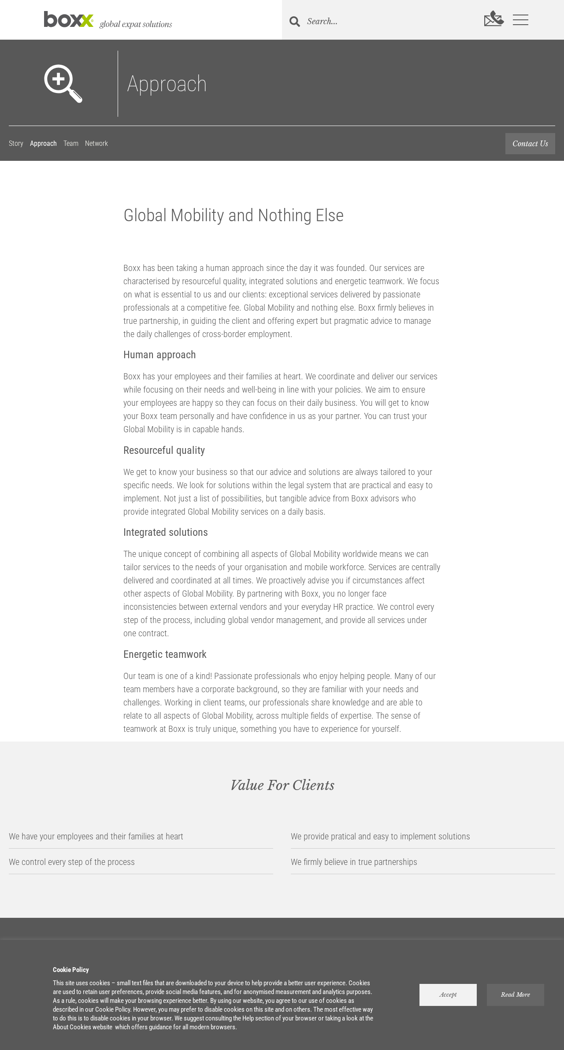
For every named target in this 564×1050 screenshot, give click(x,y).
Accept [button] (448, 994)
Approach (43, 143)
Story (16, 143)
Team (70, 143)
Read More (515, 994)
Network (96, 143)
